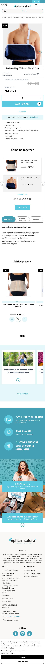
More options (22, 662)
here (12, 648)
